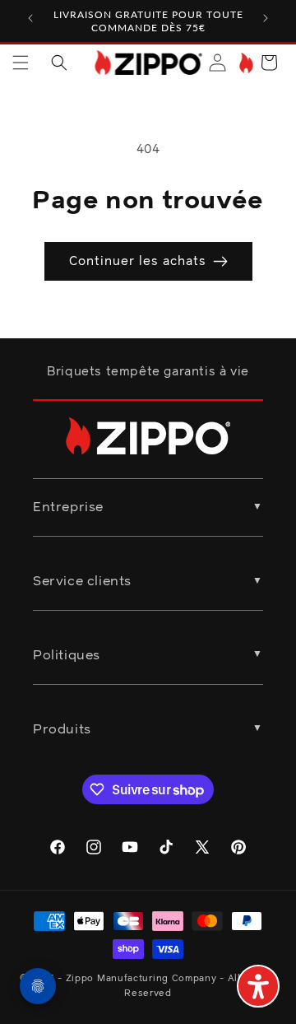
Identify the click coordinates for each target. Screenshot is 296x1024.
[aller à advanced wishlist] (244, 63)
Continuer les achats (137, 261)
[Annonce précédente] (30, 18)
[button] (20, 62)
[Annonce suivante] (265, 18)
